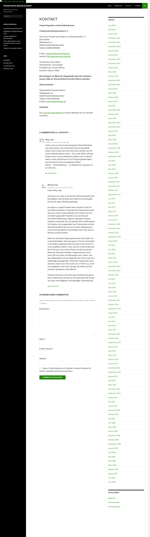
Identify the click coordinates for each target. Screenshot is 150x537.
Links (109, 5)
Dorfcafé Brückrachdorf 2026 (13, 28)
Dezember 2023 (114, 59)
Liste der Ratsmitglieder (52, 113)
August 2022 (113, 89)
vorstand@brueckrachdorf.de (58, 54)
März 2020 (112, 118)
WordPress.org (8, 69)
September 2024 (114, 46)
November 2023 (114, 63)
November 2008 (114, 435)
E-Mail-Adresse (46, 349)
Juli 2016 (111, 245)
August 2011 (113, 397)
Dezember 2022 (114, 80)
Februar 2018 (113, 173)
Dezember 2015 (114, 266)
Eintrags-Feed (8, 63)
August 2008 (113, 448)
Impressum (118, 5)
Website (42, 359)
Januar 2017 (113, 220)
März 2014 (112, 330)
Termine (138, 5)
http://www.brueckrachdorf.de (59, 56)
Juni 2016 (112, 249)
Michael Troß (53, 185)
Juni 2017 (112, 199)
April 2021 (112, 106)
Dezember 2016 (114, 224)
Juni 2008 (112, 452)
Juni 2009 (112, 423)
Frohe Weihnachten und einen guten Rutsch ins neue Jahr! (12, 43)
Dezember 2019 (114, 123)
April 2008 (112, 461)
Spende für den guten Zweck (13, 48)
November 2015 (114, 271)
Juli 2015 (111, 279)
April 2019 (112, 135)
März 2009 (112, 427)
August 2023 (113, 68)
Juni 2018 (112, 165)
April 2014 (112, 326)
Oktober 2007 (113, 469)
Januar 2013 (113, 364)
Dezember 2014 (114, 300)
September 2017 (114, 194)
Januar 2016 (113, 262)
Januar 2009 (113, 431)
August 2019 (113, 131)
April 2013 (112, 351)
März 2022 (112, 93)
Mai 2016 (111, 254)
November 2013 (114, 334)
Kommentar (44, 309)
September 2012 (114, 372)
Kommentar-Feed (9, 66)
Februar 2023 (113, 76)
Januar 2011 (113, 406)
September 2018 (114, 156)
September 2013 (114, 342)
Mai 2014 (111, 321)
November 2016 (114, 228)
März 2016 (112, 258)
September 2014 (114, 309)
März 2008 (112, 465)
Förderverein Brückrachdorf (18, 6)
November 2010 (114, 410)
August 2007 (113, 474)
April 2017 (112, 207)
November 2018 (114, 148)
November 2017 (114, 186)
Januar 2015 (113, 296)
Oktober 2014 (113, 304)
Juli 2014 (111, 317)
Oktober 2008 (113, 440)
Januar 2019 (113, 144)
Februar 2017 (113, 216)
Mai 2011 (111, 402)
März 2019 (112, 139)
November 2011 (114, 389)
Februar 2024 (113, 51)
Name (42, 339)
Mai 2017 (111, 203)
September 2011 (114, 393)
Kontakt (128, 5)
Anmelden (7, 60)
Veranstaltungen (114, 507)
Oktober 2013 (113, 338)
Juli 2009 (111, 419)
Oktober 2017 (113, 190)
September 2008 (114, 444)
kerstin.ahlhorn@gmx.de (56, 102)
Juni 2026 (112, 25)
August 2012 (113, 376)
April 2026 (112, 30)
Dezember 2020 (114, 110)
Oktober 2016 (113, 232)
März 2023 (112, 72)
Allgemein (112, 498)
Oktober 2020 (113, 114)
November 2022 (114, 85)
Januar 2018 (113, 178)
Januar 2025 (113, 34)
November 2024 (114, 42)
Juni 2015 (112, 283)
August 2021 (113, 101)
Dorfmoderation (114, 502)
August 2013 (113, 347)
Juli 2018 (111, 161)
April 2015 (112, 287)
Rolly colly (49, 140)
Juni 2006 (112, 482)
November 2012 (114, 368)
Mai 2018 (111, 169)
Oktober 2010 (113, 414)
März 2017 (112, 211)
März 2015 (112, 292)
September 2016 (114, 237)
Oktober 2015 (113, 275)
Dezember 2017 (114, 182)
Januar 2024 (113, 55)
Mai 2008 (111, 457)
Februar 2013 (113, 359)
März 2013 (112, 355)
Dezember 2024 (114, 38)
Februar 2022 (113, 97)
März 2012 (112, 385)
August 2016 (113, 241)
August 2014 (113, 313)
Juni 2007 (112, 478)
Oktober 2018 (113, 152)
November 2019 (114, 127)
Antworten (51, 173)
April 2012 (112, 380)
